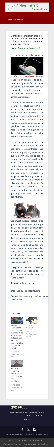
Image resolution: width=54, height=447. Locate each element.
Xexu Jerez (18, 434)
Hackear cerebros (29, 326)
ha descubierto (27, 76)
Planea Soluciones (41, 434)
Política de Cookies (12, 444)
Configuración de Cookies (36, 444)
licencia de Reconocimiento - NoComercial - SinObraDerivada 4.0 (27, 415)
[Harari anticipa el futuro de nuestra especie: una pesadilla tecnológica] (17, 363)
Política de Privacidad (32, 440)
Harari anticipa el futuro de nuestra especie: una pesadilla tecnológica (17, 374)
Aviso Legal (14, 440)
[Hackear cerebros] (32, 320)
